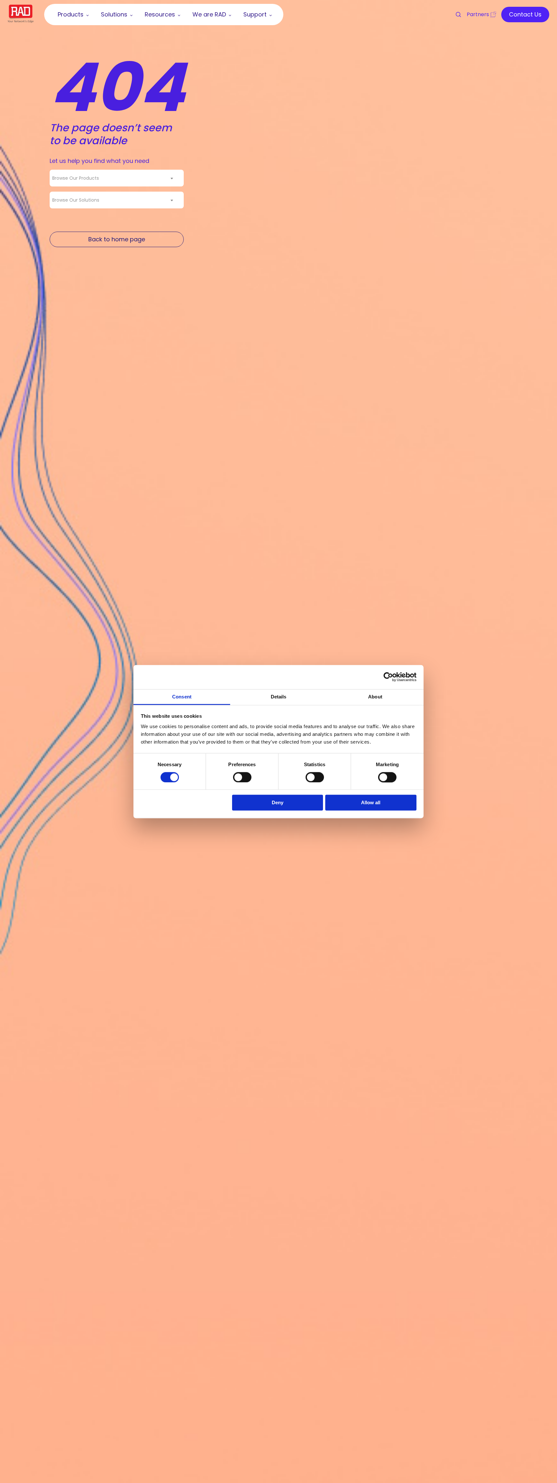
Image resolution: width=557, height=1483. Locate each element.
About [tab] (375, 696)
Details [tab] (279, 696)
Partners (478, 14)
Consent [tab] (181, 696)
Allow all (370, 803)
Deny (277, 803)
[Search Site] (455, 14)
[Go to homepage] (21, 21)
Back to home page (116, 239)
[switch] (242, 777)
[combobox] (117, 178)
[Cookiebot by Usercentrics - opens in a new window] (388, 677)
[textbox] (77, 178)
